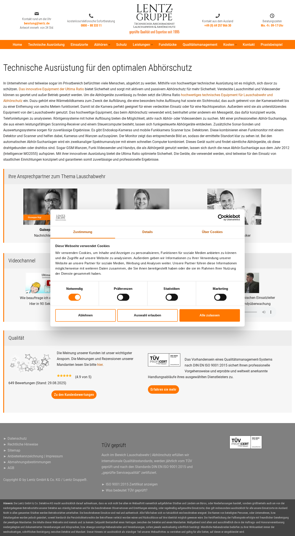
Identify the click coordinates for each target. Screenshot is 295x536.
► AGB (8, 468)
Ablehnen (85, 315)
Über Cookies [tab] (212, 232)
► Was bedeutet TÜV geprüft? (125, 490)
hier (100, 365)
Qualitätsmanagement (200, 45)
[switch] (123, 297)
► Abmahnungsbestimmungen (27, 462)
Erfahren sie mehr (163, 389)
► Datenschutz (15, 438)
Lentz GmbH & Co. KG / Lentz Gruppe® (57, 480)
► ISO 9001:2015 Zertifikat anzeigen (130, 484)
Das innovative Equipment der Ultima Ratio (51, 89)
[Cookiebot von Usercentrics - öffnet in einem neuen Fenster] (221, 217)
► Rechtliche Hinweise (20, 444)
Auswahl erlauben (147, 315)
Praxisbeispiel (271, 45)
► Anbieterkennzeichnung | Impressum (33, 456)
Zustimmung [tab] (82, 232)
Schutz (121, 45)
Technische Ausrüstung (46, 45)
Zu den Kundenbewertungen (74, 395)
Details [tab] (147, 232)
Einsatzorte (79, 45)
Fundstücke (168, 45)
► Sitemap (11, 450)
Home (17, 45)
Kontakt (249, 45)
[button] (109, 44)
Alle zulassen (210, 315)
